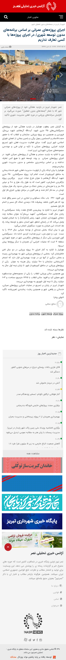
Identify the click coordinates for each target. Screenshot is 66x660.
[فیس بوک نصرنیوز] (37, 640)
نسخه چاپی (5, 47)
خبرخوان (55, 605)
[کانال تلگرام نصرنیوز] (30, 640)
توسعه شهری (46, 314)
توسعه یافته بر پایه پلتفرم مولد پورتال (34, 657)
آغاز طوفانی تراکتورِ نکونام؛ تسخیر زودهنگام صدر (38, 394)
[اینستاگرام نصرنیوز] (40, 640)
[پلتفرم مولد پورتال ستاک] (54, 657)
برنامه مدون (34, 314)
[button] (33, 98)
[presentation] (60, 74)
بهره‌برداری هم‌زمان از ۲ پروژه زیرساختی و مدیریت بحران (34, 416)
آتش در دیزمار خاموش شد (48, 383)
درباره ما (55, 586)
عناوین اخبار (32, 17)
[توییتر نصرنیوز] (34, 640)
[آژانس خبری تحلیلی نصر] (34, 6)
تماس (57, 599)
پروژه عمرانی (58, 314)
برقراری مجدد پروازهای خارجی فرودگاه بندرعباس (38, 405)
